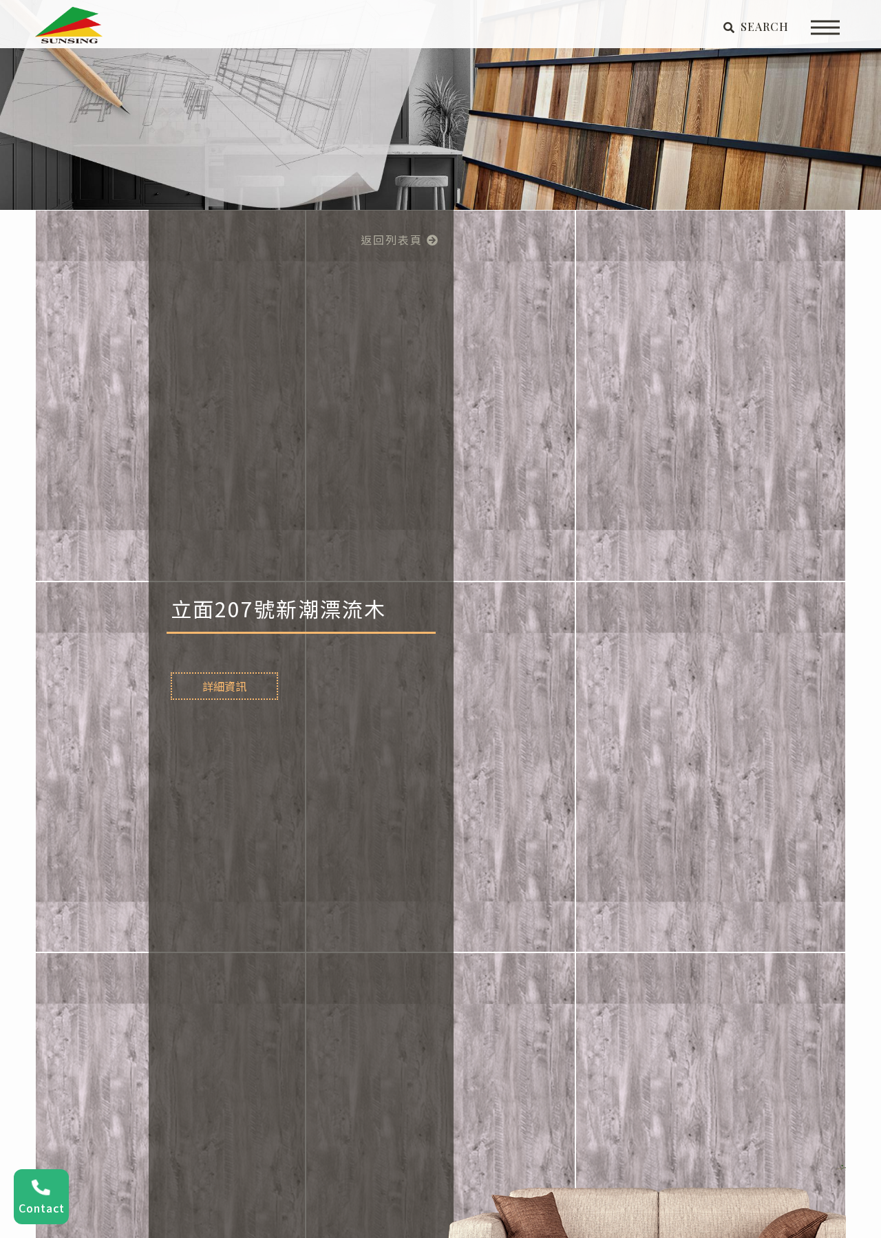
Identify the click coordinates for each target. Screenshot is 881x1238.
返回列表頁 (394, 239)
